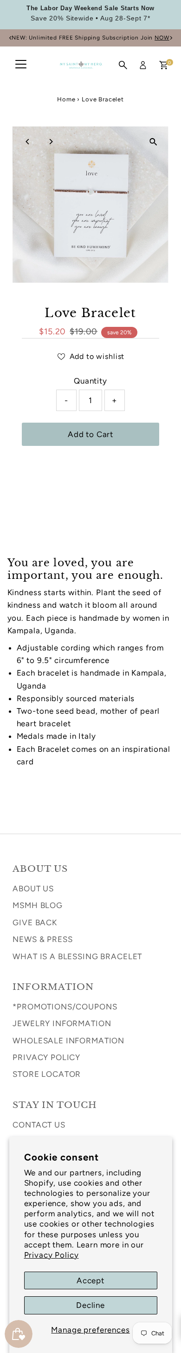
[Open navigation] (21, 65)
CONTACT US (39, 1124)
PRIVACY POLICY (46, 1057)
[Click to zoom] (153, 141)
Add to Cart (90, 434)
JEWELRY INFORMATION (62, 1023)
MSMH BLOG (38, 905)
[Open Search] (123, 65)
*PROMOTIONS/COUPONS (65, 1006)
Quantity (90, 380)
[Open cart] (163, 65)
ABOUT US (33, 888)
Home (66, 99)
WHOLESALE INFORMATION (68, 1040)
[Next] (170, 37)
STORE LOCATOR (47, 1074)
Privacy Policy (51, 1255)
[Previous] (10, 37)
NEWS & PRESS (42, 939)
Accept (90, 1280)
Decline (90, 1305)
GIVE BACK (35, 922)
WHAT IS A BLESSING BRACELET (77, 956)
